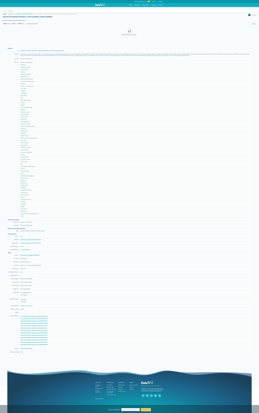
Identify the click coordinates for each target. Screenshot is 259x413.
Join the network (111, 389)
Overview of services (98, 385)
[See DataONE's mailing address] (159, 395)
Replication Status (14, 299)
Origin (17, 230)
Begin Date (16, 222)
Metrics (131, 387)
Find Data (100, 398)
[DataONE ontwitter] (143, 395)
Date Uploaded (15, 278)
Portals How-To (122, 391)
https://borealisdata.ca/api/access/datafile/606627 (34, 325)
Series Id (16, 255)
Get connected (146, 409)
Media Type (16, 261)
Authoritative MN (14, 249)
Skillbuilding (121, 385)
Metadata (10, 10)
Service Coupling (14, 352)
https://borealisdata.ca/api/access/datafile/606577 (34, 321)
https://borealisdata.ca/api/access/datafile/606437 (34, 337)
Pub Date (16, 58)
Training (120, 387)
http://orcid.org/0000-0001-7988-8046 (30, 239)
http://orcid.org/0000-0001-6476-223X (30, 243)
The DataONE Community (110, 392)
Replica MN (16, 292)
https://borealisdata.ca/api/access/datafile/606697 (34, 332)
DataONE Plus (99, 388)
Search (5, 10)
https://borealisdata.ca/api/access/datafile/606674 (34, 340)
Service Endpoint (14, 315)
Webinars (120, 389)
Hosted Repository (98, 391)
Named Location (15, 309)
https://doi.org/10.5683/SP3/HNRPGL (24, 14)
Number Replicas (14, 275)
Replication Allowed (14, 272)
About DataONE (134, 385)
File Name (16, 258)
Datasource (16, 288)
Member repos (110, 387)
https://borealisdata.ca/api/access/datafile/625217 (34, 328)
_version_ (16, 348)
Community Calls (111, 394)
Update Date (15, 282)
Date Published (15, 305)
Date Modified (15, 285)
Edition (17, 312)
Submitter (16, 239)
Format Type (15, 268)
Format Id (16, 265)
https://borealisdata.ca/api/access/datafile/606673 (34, 344)
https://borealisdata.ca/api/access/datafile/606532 (34, 318)
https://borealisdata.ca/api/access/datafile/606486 (34, 323)
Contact (132, 389)
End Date (16, 225)
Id (18, 50)
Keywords (16, 62)
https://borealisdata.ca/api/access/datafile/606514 (34, 342)
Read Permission (14, 246)
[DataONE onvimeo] (147, 395)
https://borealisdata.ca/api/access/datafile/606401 (34, 316)
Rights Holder (15, 243)
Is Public (16, 236)
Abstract (16, 54)
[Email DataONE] (151, 395)
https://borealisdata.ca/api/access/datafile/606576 (34, 330)
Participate (110, 385)
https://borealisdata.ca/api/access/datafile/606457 (34, 335)
